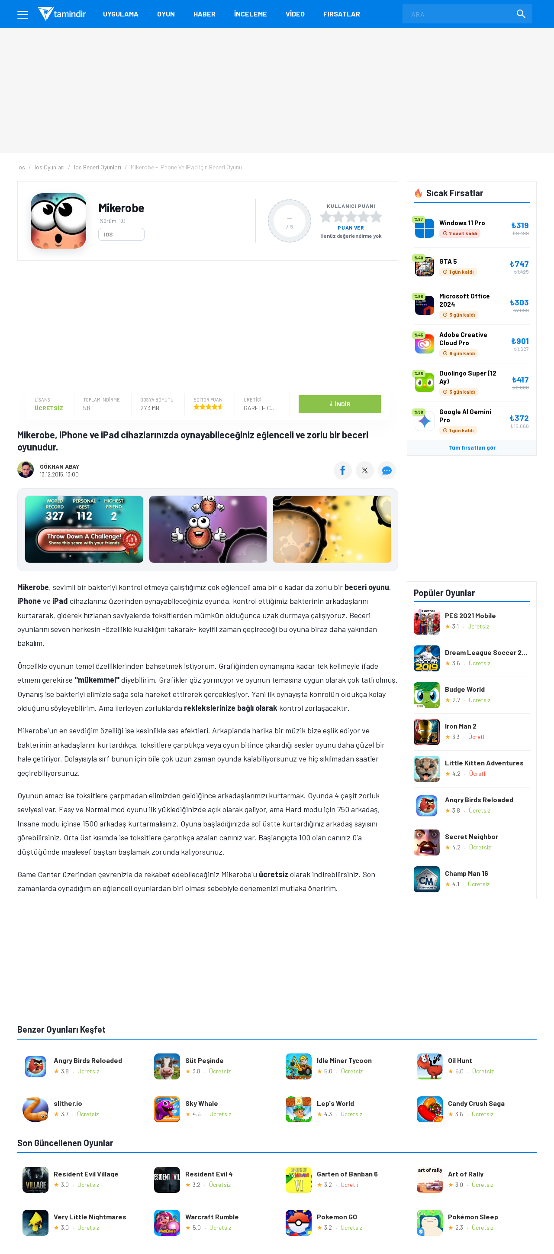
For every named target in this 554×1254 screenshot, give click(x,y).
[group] (208, 531)
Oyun (166, 14)
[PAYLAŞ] (345, 476)
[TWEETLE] (366, 476)
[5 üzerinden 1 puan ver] (326, 217)
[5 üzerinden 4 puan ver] (364, 217)
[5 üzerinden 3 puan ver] (351, 217)
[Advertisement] (205, 328)
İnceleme (250, 14)
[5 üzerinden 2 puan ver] (338, 217)
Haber (204, 14)
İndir (340, 403)
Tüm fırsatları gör (472, 447)
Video (295, 14)
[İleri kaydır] (387, 529)
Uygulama (120, 14)
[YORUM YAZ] (388, 476)
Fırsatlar (341, 14)
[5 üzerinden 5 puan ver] (376, 217)
